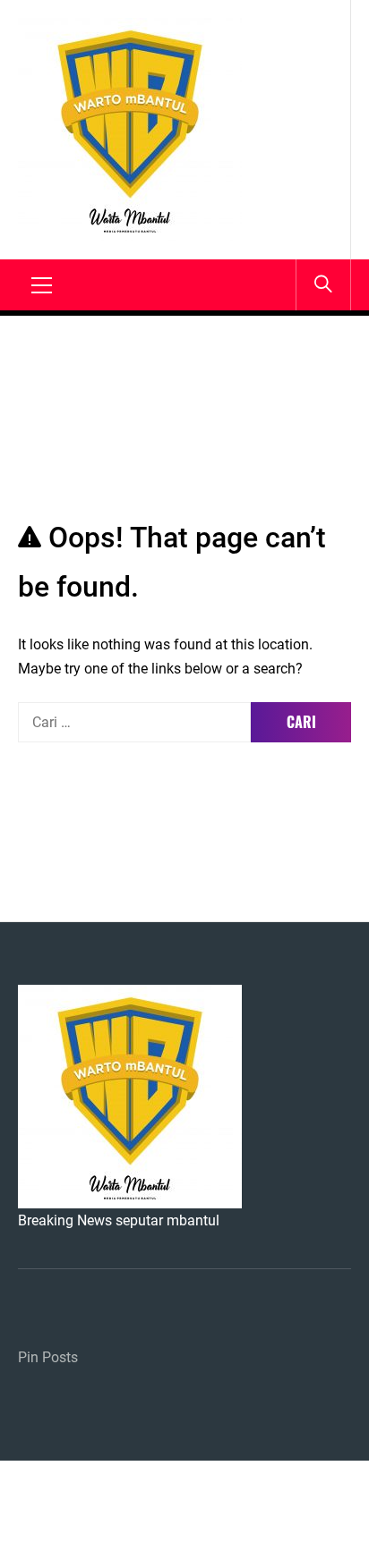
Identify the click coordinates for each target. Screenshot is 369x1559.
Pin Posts (48, 1357)
